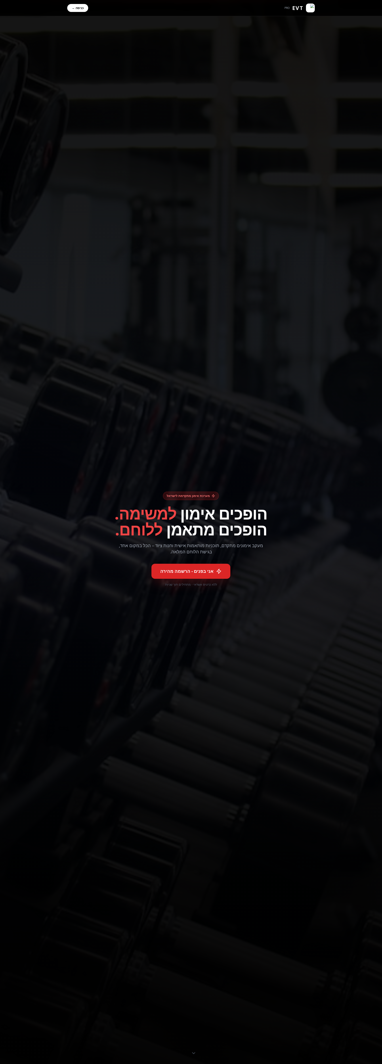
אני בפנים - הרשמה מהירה (187, 571)
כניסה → (78, 8)
